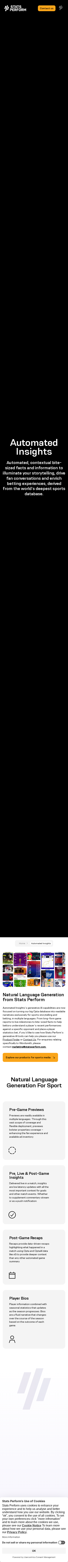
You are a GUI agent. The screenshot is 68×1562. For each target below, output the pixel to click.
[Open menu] (61, 7)
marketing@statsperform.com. (29, 1046)
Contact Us (29, 1039)
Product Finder (11, 1039)
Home (22, 943)
